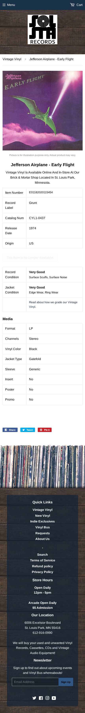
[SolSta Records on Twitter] (34, 698)
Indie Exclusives (42, 521)
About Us (42, 539)
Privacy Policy (42, 572)
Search (42, 554)
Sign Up (66, 682)
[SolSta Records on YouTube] (54, 698)
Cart (79, 4)
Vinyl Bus (42, 527)
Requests (42, 533)
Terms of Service (42, 560)
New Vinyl (42, 515)
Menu (11, 4)
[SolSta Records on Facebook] (41, 698)
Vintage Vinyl (12, 59)
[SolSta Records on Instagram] (47, 698)
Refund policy (42, 566)
